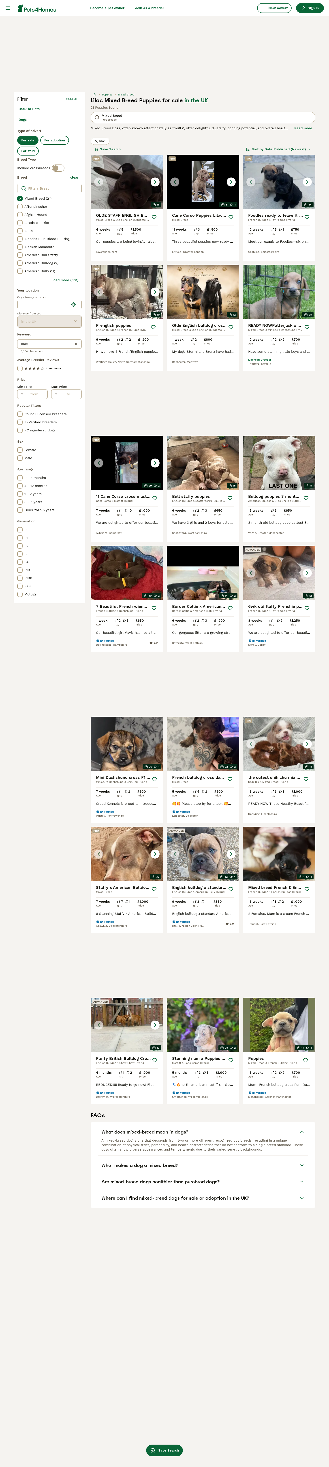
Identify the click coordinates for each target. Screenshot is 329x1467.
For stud (28, 151)
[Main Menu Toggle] (7, 8)
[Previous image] (98, 181)
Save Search (110, 149)
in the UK (196, 100)
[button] (127, 182)
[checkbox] (19, 198)
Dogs (23, 120)
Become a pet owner (107, 8)
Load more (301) (65, 280)
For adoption (54, 140)
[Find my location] (73, 304)
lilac (102, 141)
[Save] (154, 217)
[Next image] (155, 181)
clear (74, 177)
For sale (27, 140)
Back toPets (29, 109)
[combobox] (43, 304)
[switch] (58, 168)
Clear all (71, 99)
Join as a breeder (149, 8)
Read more (303, 128)
